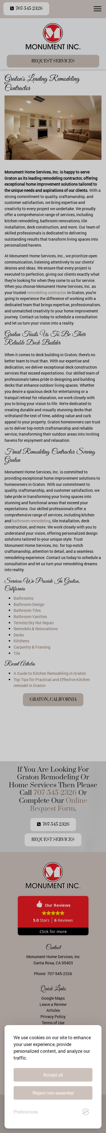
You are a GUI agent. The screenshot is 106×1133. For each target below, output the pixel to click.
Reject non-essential (53, 1092)
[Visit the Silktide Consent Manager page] (85, 1112)
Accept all (53, 1074)
